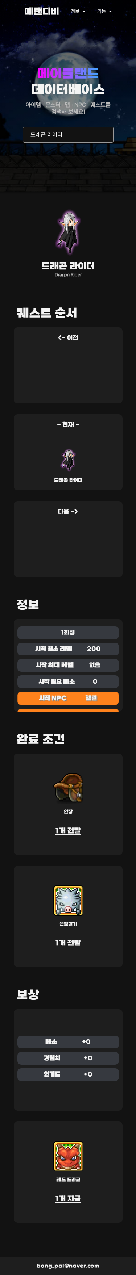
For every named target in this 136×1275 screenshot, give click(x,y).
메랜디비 (41, 12)
